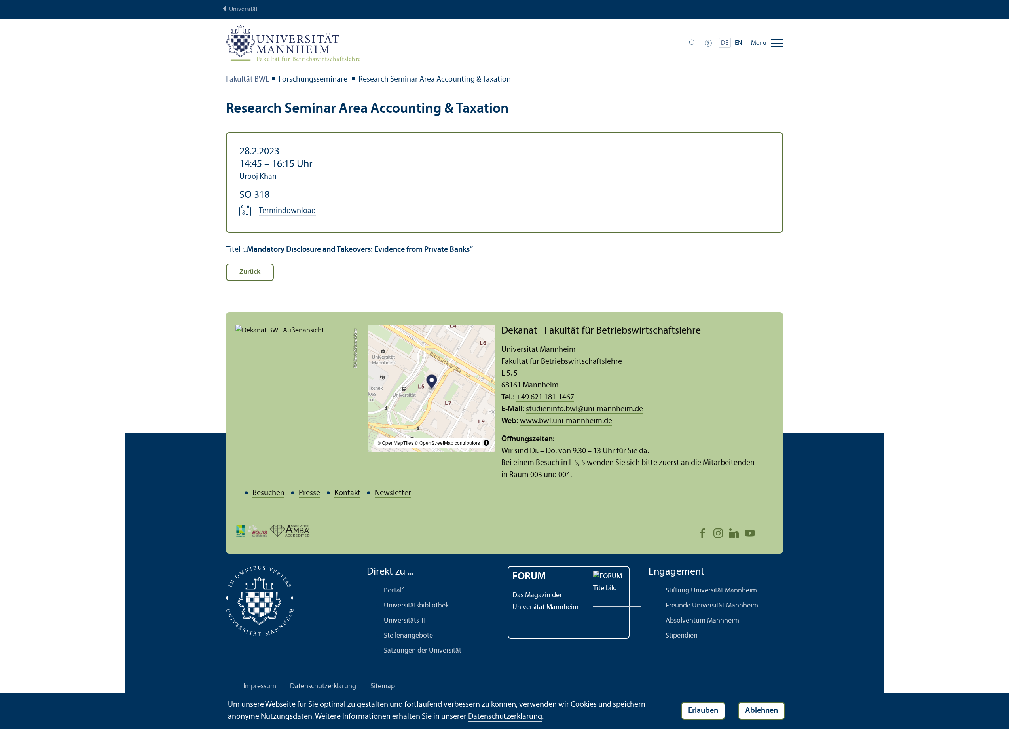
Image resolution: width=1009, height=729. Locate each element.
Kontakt (347, 493)
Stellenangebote (408, 636)
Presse (309, 493)
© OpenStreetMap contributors (447, 442)
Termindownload (287, 211)
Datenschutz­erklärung (323, 686)
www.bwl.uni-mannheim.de (566, 421)
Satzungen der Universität (422, 651)
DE (724, 43)
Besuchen (268, 493)
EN (738, 43)
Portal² (394, 590)
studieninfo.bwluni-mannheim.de (584, 409)
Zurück (249, 272)
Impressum (259, 686)
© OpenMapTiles (395, 442)
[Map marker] (432, 383)
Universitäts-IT (405, 621)
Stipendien (682, 636)
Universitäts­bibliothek (416, 605)
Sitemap (382, 686)
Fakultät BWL (247, 80)
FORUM (529, 576)
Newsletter (393, 493)
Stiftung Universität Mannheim (711, 590)
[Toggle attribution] (486, 443)
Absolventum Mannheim (702, 621)
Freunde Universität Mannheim (712, 605)
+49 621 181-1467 (545, 397)
